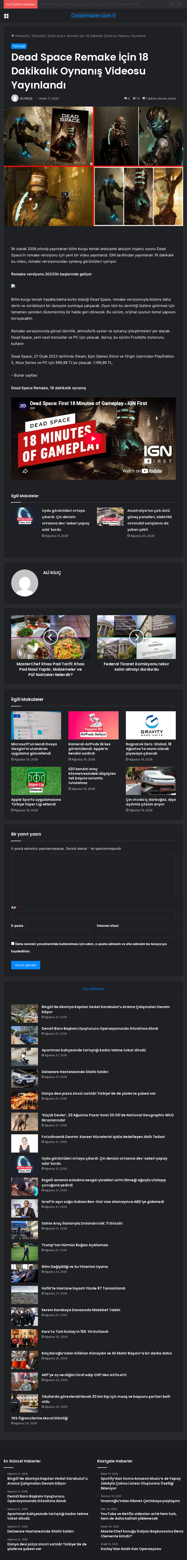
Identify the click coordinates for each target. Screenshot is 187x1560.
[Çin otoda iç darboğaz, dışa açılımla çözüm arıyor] (151, 781)
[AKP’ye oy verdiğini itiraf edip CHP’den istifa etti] (24, 1381)
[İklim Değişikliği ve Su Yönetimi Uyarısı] (24, 1273)
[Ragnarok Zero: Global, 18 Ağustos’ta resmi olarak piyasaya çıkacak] (151, 725)
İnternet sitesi (108, 926)
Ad (14, 907)
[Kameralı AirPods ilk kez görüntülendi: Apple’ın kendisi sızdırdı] (93, 725)
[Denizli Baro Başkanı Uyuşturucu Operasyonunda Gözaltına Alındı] (24, 1035)
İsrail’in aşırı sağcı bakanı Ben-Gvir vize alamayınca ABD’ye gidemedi (103, 1201)
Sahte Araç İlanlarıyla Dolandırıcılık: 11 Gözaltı (82, 1223)
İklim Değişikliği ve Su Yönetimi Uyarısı (75, 1266)
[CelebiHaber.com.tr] (93, 15)
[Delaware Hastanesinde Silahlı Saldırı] (24, 1078)
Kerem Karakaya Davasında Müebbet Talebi (81, 1310)
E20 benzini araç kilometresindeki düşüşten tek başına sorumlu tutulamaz (92, 775)
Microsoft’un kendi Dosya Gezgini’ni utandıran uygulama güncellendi (34, 749)
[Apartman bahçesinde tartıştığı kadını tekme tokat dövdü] (24, 1057)
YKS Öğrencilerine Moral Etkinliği (39, 1418)
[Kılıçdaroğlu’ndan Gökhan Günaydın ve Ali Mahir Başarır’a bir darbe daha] (24, 1360)
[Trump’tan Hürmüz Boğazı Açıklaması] (24, 1252)
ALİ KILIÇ (26, 98)
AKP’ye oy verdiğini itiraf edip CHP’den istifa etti (84, 1374)
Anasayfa (21, 36)
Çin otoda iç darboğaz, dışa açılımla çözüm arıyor (151, 802)
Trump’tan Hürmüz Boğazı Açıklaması (75, 1245)
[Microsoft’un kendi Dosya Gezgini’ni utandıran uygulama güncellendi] (36, 725)
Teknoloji (38, 36)
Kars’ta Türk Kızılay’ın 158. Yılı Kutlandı (75, 1331)
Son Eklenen (93, 988)
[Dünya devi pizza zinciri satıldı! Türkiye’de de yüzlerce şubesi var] (24, 1100)
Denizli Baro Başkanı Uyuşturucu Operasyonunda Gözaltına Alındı (100, 1028)
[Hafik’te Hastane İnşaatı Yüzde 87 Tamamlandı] (24, 1295)
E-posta (18, 926)
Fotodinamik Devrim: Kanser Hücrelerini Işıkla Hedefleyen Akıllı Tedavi (103, 1136)
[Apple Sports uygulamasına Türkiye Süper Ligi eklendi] (36, 781)
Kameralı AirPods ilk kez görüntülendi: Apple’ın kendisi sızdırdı (89, 749)
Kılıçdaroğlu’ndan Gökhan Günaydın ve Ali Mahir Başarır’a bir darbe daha (107, 1353)
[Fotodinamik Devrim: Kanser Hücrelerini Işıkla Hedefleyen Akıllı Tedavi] (24, 1143)
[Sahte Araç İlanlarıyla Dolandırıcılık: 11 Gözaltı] (24, 1230)
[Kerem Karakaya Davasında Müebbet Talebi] (24, 1317)
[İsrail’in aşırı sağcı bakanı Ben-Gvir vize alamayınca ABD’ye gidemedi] (24, 1208)
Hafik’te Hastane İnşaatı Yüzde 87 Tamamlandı (83, 1288)
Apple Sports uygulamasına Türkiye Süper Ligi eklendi (36, 802)
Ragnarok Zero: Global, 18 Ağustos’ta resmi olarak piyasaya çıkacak (148, 749)
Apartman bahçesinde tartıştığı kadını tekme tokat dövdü (83, 4)
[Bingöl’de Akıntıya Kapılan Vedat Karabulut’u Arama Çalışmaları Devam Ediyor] (24, 1013)
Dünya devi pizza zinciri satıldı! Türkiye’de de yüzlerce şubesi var (99, 1093)
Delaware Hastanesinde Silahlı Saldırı (75, 1071)
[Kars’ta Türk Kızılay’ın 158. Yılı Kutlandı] (24, 1338)
